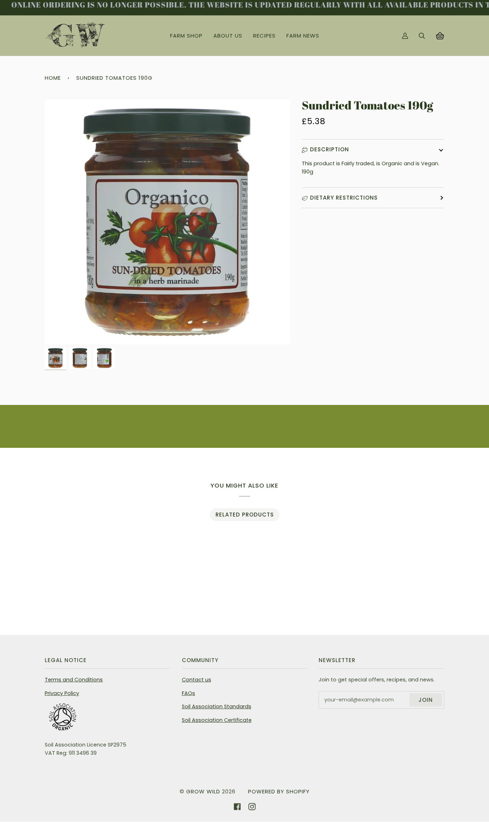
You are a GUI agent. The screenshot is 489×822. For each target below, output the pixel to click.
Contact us (196, 679)
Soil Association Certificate (217, 720)
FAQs (188, 693)
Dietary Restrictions (344, 197)
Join (425, 700)
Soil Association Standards (216, 706)
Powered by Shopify (279, 791)
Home (53, 78)
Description (329, 149)
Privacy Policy (62, 693)
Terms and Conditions (74, 679)
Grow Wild (203, 791)
